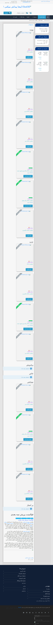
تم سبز (24, 588)
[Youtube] (26, 612)
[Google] (42, 612)
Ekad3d (19, 607)
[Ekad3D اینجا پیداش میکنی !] (17, 6)
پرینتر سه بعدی (28, 518)
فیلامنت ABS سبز (29, 141)
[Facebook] (48, 612)
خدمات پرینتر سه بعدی (24, 518)
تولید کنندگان (47, 593)
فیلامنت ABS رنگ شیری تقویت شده (25, 170)
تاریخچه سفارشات (22, 573)
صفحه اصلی (42, 17)
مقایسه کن (43, 31)
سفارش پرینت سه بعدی (45, 598)
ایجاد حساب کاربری (44, 1)
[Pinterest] (39, 612)
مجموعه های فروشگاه (21, 580)
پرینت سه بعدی (26, 522)
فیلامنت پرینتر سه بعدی (18, 518)
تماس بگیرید (29, 57)
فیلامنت (32, 518)
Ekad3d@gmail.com (26, 2)
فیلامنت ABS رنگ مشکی (27, 200)
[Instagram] (36, 612)
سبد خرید (24, 583)
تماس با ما (15, 17)
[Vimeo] (30, 612)
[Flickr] (23, 612)
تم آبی (24, 586)
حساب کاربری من (14, 1)
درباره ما (48, 588)
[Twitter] (45, 612)
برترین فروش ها (46, 596)
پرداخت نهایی (7, 2)
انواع (31, 525)
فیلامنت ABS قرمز (28, 111)
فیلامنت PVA (30, 51)
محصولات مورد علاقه (22, 575)
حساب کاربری (23, 571)
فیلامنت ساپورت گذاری (29, 557)
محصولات (35, 17)
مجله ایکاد (22, 17)
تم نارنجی (24, 591)
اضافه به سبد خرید (28, 176)
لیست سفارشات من (13, 2)
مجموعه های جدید (46, 591)
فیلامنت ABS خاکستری (27, 230)
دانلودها (28, 17)
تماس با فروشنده (22, 578)
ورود (49, 1)
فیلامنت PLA (30, 81)
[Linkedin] (33, 612)
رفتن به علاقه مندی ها (41, 43)
